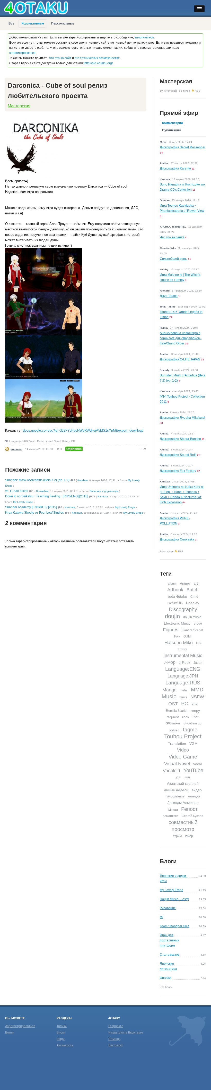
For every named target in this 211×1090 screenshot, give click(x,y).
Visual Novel (53, 441)
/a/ (161, 917)
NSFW (197, 696)
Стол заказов (169, 954)
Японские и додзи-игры (104, 491)
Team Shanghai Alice (174, 926)
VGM (193, 743)
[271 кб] (43, 294)
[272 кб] (43, 381)
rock (185, 717)
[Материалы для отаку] (36, 7)
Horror (182, 649)
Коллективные (33, 23)
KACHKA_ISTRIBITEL (173, 226)
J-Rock (184, 662)
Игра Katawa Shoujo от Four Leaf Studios (34, 512)
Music (169, 696)
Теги (166, 573)
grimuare (16, 449)
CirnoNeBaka (168, 248)
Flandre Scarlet (192, 630)
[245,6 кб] (43, 338)
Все (11, 23)
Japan (198, 663)
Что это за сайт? (172, 237)
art (196, 583)
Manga (169, 689)
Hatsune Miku (178, 642)
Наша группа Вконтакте (125, 1032)
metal (184, 690)
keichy (164, 269)
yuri (178, 777)
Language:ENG (182, 669)
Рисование (168, 908)
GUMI (187, 636)
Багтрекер (115, 1045)
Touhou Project (182, 736)
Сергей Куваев (192, 816)
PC (73, 441)
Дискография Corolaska (177, 539)
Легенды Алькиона (183, 803)
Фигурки (165, 978)
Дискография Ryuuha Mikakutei (182, 417)
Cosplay (192, 603)
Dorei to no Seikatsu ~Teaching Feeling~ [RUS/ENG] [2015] (46, 496)
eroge (198, 623)
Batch (192, 589)
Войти (9, 1032)
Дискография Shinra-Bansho (180, 439)
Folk (177, 636)
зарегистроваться (22, 53)
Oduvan (165, 200)
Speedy (164, 370)
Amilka (164, 163)
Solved (174, 730)
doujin (172, 616)
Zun (187, 777)
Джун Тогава (169, 296)
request (172, 717)
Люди (61, 1039)
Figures (170, 629)
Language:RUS (18, 441)
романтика (170, 816)
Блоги (168, 861)
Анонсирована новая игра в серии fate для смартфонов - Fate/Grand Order (180, 338)
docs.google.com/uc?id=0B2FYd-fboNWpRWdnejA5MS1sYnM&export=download (83, 430)
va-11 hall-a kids (16, 491)
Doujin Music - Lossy (174, 899)
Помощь (114, 1039)
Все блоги (166, 987)
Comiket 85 (175, 603)
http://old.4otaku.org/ (98, 63)
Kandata (82, 480)
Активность (65, 1045)
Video (183, 750)
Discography (183, 609)
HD (198, 643)
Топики (62, 1026)
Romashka (42, 491)
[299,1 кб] (43, 251)
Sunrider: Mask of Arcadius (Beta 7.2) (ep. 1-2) (37, 480)
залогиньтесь (144, 37)
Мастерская (19, 106)
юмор (189, 836)
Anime (185, 583)
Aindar (164, 412)
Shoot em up (192, 723)
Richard (165, 290)
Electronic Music (177, 623)
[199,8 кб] (43, 119)
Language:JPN (183, 676)
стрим (177, 836)
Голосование (174, 796)
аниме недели (176, 790)
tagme (190, 729)
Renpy (66, 441)
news (183, 697)
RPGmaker (172, 723)
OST (173, 703)
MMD (197, 689)
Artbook (175, 589)
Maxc (163, 142)
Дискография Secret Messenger (182, 147)
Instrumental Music (182, 655)
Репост (189, 809)
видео (197, 790)
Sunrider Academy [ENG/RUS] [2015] (31, 507)
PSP (194, 704)
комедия (194, 796)
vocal (197, 764)
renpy (195, 710)
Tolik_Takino (167, 306)
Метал (173, 810)
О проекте (115, 1026)
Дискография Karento (175, 168)
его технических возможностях (97, 58)
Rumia (164, 327)
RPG (195, 717)
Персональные (62, 23)
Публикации (171, 130)
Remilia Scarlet (176, 711)
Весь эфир (166, 551)
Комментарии (172, 123)
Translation (177, 743)
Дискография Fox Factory (178, 471)
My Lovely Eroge (23, 501)
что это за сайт (60, 58)
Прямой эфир (179, 113)
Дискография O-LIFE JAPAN (180, 359)
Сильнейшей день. (173, 259)
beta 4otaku (177, 596)
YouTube (193, 770)
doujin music (192, 617)
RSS (197, 90)
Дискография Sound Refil (178, 455)
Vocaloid (171, 770)
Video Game (36, 441)
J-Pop (169, 662)
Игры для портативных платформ (169, 940)
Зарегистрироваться (20, 1026)
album (172, 583)
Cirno (194, 597)
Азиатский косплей (183, 783)
